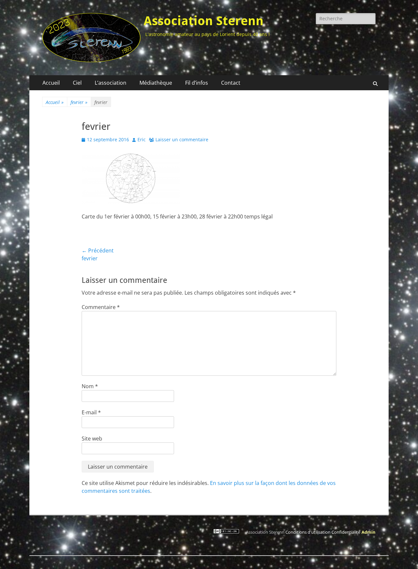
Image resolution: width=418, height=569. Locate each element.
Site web (92, 438)
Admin (369, 532)
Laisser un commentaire (181, 139)
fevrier (79, 102)
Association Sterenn (204, 21)
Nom (90, 386)
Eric (141, 139)
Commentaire (101, 307)
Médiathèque (155, 82)
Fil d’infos (196, 82)
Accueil (51, 82)
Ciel (77, 82)
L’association (110, 82)
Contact (230, 82)
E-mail (91, 412)
